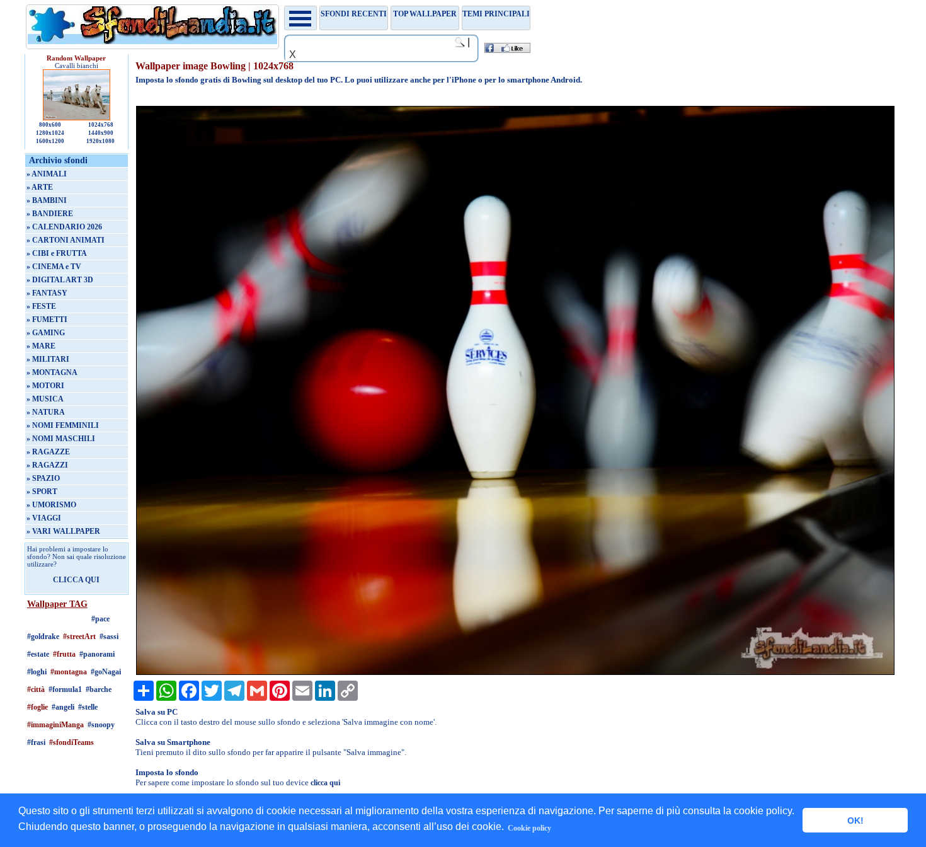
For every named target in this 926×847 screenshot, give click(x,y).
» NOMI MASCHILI (60, 438)
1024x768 (100, 125)
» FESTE (41, 306)
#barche (98, 689)
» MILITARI (47, 359)
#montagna (68, 671)
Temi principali (496, 13)
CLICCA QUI (76, 579)
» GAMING (45, 332)
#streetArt (79, 636)
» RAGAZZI (47, 465)
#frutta (64, 654)
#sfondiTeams (71, 742)
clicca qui (325, 782)
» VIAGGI (43, 518)
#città (36, 689)
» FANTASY (46, 293)
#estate (38, 654)
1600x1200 (50, 141)
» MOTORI (45, 385)
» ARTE (39, 187)
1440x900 (100, 133)
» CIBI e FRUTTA (56, 253)
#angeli (63, 707)
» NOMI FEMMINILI (62, 425)
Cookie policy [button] (529, 828)
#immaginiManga (55, 724)
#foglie (37, 707)
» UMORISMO (51, 504)
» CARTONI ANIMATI (65, 240)
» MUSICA (45, 399)
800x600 (50, 125)
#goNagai (106, 671)
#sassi (109, 636)
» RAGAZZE (48, 451)
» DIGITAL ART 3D (59, 279)
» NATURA (45, 412)
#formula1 (65, 689)
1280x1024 (50, 133)
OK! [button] (855, 820)
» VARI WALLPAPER (63, 531)
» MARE (40, 346)
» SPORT (41, 491)
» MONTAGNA (51, 372)
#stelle (88, 707)
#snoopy (101, 724)
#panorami (97, 654)
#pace (100, 618)
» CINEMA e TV (53, 266)
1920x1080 (100, 141)
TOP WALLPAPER (425, 13)
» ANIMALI (46, 174)
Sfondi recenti (354, 13)
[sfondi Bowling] (515, 672)
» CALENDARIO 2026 (64, 226)
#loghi (37, 671)
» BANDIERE (49, 213)
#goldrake (43, 636)
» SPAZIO (43, 478)
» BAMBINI (46, 200)
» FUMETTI (46, 319)
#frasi (36, 742)
